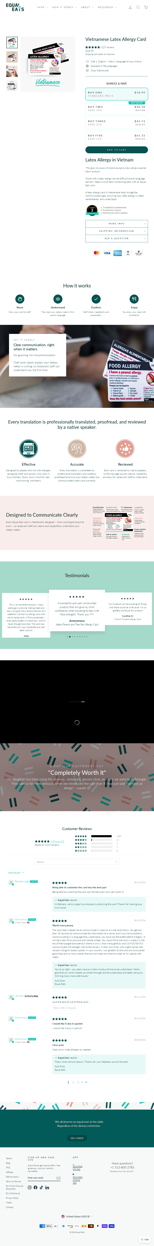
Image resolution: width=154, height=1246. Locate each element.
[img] (59, 882)
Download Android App (77, 1180)
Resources (106, 7)
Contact (9, 1207)
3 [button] (78, 1082)
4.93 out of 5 (57, 841)
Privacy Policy (12, 1198)
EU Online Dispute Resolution (14, 1187)
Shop (41, 7)
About (86, 7)
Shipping (89, 54)
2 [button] (73, 1082)
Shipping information (116, 231)
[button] (92, 47)
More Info (117, 223)
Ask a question (117, 238)
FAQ (8, 1167)
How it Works (63, 7)
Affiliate (9, 1172)
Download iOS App (77, 1167)
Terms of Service (13, 1181)
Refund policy (12, 1177)
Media (9, 1202)
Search (9, 1158)
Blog (8, 1163)
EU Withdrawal (13, 1193)
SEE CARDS (77, 1138)
